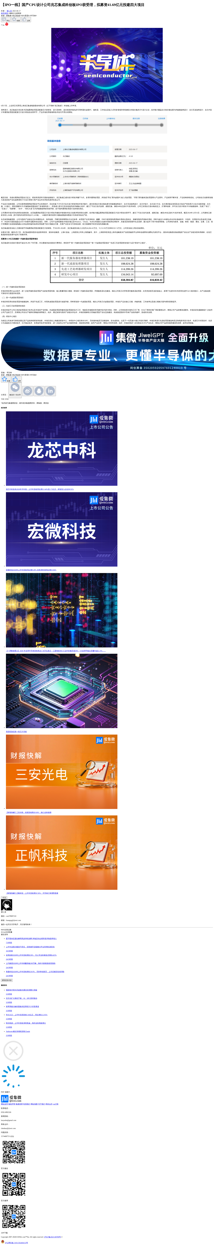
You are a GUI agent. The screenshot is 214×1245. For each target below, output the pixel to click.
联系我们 (26, 1104)
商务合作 (49, 1104)
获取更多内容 (7, 980)
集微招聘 (19, 1104)
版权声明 (11, 1104)
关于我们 (41, 1104)
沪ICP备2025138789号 (52, 1237)
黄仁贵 (9, 11)
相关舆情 (4, 13)
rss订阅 (55, 1104)
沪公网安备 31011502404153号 (16, 1243)
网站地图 (34, 1104)
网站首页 (4, 1104)
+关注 (4, 898)
